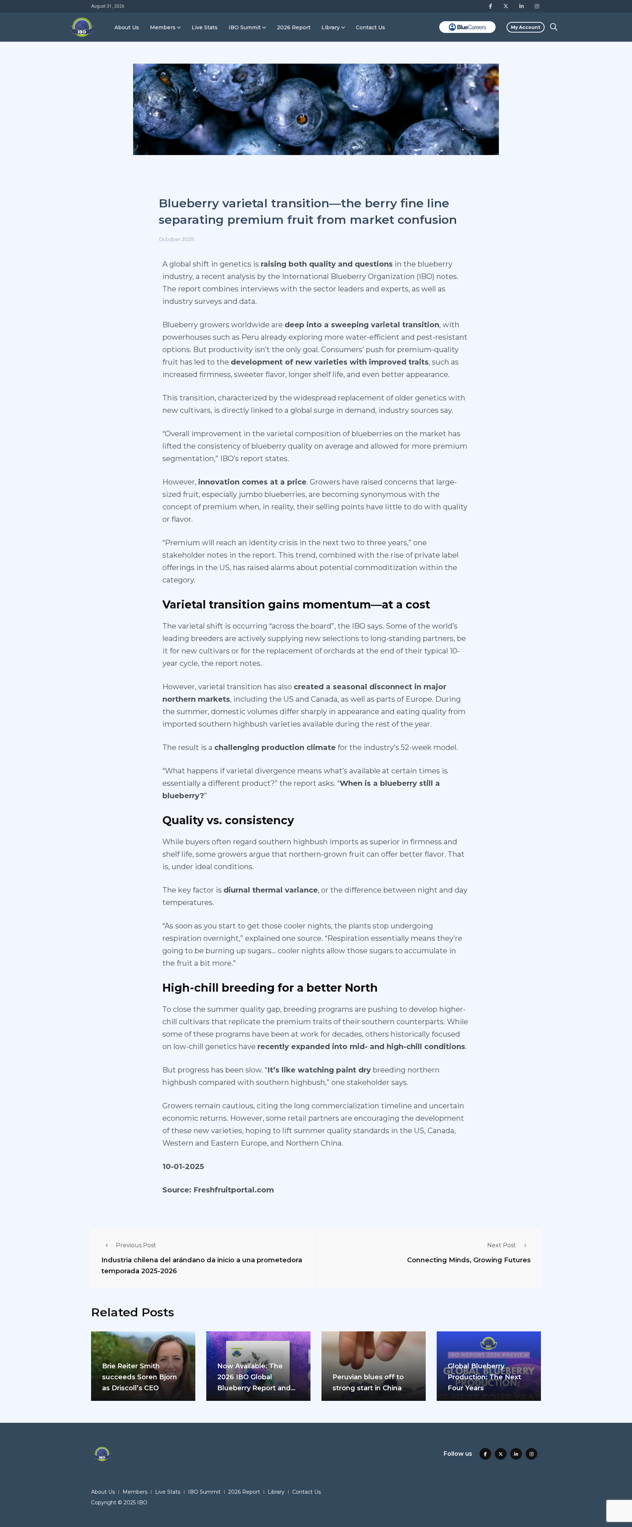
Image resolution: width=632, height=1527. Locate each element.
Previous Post (136, 1245)
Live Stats (205, 27)
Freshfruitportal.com (232, 1189)
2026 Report (294, 27)
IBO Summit (245, 27)
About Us (126, 27)
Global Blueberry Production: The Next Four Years (484, 1377)
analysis (241, 276)
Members (163, 27)
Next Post (501, 1245)
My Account (525, 27)
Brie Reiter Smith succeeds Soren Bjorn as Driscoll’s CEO (139, 1377)
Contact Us (370, 27)
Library (330, 27)
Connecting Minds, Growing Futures (469, 1260)
